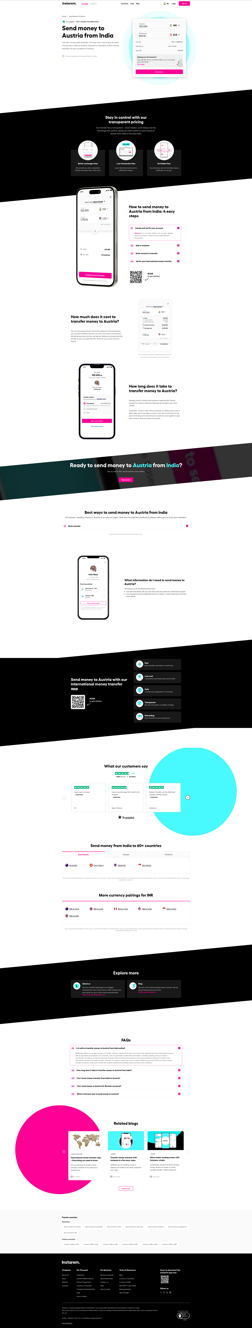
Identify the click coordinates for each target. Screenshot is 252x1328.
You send (142, 24)
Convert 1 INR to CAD (71, 1244)
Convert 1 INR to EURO (130, 1244)
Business (94, 3)
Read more (126, 1188)
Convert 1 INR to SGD (150, 1244)
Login (174, 3)
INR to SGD (171, 908)
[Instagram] (170, 1292)
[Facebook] (161, 1292)
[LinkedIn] (167, 1292)
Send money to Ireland (156, 1227)
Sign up (137, 233)
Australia (73, 865)
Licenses (65, 1285)
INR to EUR (98, 908)
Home (64, 16)
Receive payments (106, 1275)
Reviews (65, 1282)
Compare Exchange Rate (85, 1289)
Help (132, 3)
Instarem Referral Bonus (85, 1278)
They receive (143, 33)
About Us (65, 1275)
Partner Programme (84, 1282)
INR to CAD (123, 908)
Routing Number (125, 1289)
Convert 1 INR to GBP (169, 1244)
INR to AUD (74, 908)
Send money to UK (70, 1232)
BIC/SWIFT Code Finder (127, 1285)
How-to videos (82, 1296)
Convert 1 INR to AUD (90, 1244)
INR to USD (147, 908)
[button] (155, 228)
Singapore (146, 865)
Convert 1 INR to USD (110, 1244)
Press (64, 1278)
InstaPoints (80, 1275)
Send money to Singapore (177, 1227)
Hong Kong (99, 865)
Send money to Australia (93, 1227)
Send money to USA (114, 1227)
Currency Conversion (84, 1285)
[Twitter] (164, 1292)
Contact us (104, 1282)
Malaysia (122, 865)
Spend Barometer (106, 1278)
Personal (85, 3)
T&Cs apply (141, 64)
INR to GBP (74, 915)
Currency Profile (125, 1282)
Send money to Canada (72, 1227)
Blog (137, 3)
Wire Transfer (124, 1293)
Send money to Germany (134, 1227)
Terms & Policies (67, 1323)
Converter (124, 3)
